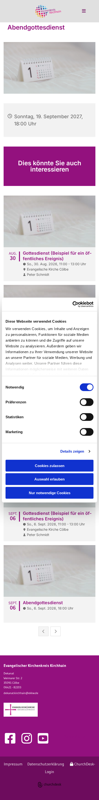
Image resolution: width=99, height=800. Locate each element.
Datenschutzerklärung (45, 764)
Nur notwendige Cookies (49, 493)
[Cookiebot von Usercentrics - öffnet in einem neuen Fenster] (72, 304)
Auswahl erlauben (49, 479)
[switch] (86, 402)
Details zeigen (72, 451)
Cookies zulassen (49, 465)
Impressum (13, 764)
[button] (79, 11)
